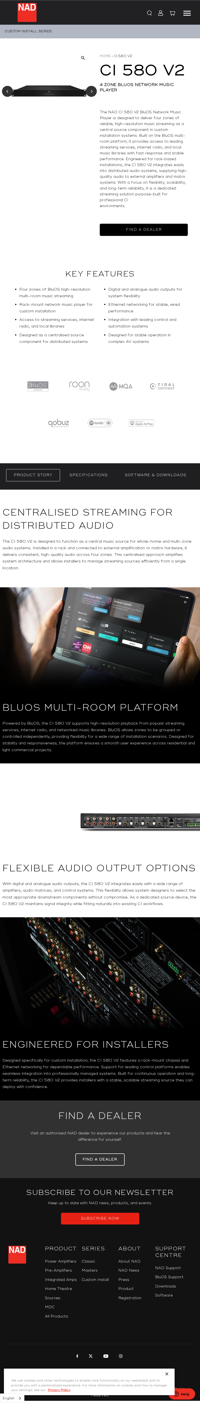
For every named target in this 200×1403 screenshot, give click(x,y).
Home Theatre (58, 1289)
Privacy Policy (59, 1390)
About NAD (129, 1261)
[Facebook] (76, 1357)
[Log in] (159, 13)
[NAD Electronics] (27, 12)
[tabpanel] (100, 795)
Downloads (165, 1286)
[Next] (91, 91)
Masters (90, 1270)
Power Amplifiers (60, 1261)
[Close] (166, 1374)
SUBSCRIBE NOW (100, 1218)
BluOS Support (169, 1277)
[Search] (149, 13)
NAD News (128, 1270)
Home (105, 56)
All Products (56, 1316)
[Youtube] (105, 1357)
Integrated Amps (61, 1279)
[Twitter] (90, 1357)
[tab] (33, 475)
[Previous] (7, 91)
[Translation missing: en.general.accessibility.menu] (187, 12)
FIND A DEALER (144, 229)
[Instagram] (120, 1357)
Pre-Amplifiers (58, 1270)
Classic (88, 1261)
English (8, 1398)
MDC (50, 1307)
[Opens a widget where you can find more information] (181, 1394)
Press (123, 1279)
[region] (100, 317)
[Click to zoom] (82, 58)
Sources (52, 1298)
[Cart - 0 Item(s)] (172, 14)
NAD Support (168, 1268)
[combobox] (12, 1398)
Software (164, 1295)
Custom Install (95, 1279)
